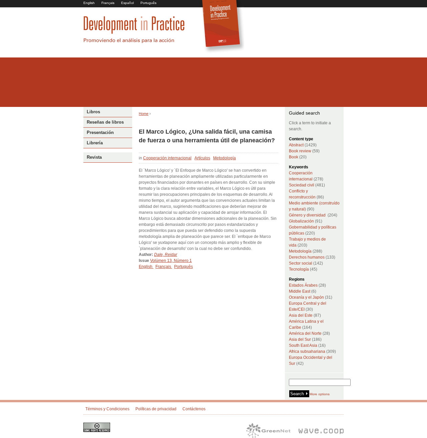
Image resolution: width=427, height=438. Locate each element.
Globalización (301, 221)
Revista (94, 157)
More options (320, 394)
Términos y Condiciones (107, 409)
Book (293, 157)
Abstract (296, 145)
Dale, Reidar (165, 254)
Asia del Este (301, 315)
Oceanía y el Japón (306, 297)
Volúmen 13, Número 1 (171, 260)
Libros (93, 111)
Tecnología (299, 269)
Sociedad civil (301, 185)
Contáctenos (193, 409)
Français (107, 3)
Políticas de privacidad (155, 409)
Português (148, 3)
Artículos (202, 158)
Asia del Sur (300, 339)
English (89, 3)
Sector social (300, 263)
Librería (95, 142)
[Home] (134, 42)
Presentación (100, 132)
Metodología (224, 158)
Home (143, 114)
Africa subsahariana (307, 351)
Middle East (299, 291)
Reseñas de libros (105, 122)
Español (127, 3)
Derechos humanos (307, 257)
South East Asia (303, 345)
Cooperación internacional (167, 158)
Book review (300, 151)
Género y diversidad (307, 215)
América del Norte (305, 333)
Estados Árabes (303, 285)
